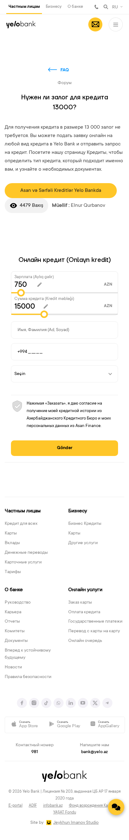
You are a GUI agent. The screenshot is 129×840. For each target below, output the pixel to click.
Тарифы (13, 572)
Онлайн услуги (85, 590)
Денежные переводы (26, 552)
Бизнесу (54, 6)
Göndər (64, 448)
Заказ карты (80, 602)
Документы (16, 640)
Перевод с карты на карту (94, 631)
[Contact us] (116, 807)
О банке (75, 6)
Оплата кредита (84, 612)
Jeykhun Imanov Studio (76, 822)
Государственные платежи (95, 621)
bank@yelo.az (94, 752)
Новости (13, 667)
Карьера (13, 612)
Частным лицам (24, 6)
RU (115, 7)
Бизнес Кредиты (84, 523)
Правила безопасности (28, 677)
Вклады (12, 543)
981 (96, 7)
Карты (11, 533)
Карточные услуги (23, 562)
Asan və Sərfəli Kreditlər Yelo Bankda (60, 190)
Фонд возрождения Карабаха (95, 806)
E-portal (15, 806)
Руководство (18, 602)
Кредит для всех (21, 523)
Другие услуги (83, 543)
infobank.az (53, 806)
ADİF (33, 806)
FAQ (64, 70)
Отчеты (12, 621)
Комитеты (15, 631)
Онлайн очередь (85, 640)
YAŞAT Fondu (64, 812)
